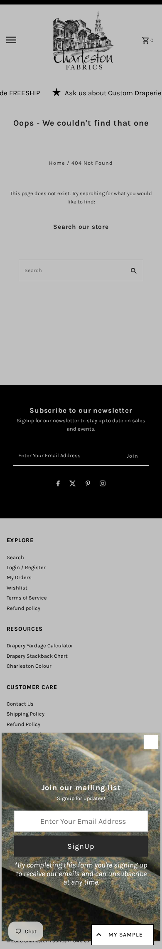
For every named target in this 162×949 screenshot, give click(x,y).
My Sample (125, 934)
